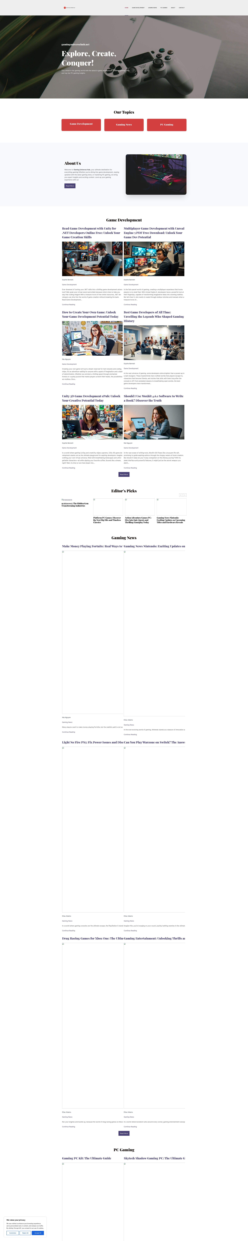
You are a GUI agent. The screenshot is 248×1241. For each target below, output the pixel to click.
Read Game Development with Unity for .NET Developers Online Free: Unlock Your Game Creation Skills (91, 232)
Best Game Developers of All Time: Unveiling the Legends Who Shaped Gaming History (154, 316)
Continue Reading (68, 304)
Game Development (138, 7)
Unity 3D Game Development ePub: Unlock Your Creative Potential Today (91, 398)
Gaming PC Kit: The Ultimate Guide (86, 1158)
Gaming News (152, 7)
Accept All (38, 1233)
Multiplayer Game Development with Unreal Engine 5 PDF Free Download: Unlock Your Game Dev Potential (154, 232)
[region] (25, 1227)
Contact (182, 7)
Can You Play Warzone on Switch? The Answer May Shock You (139, 520)
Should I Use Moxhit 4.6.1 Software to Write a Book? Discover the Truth (153, 398)
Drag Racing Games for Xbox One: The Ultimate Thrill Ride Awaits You (111, 938)
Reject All (25, 1233)
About (173, 7)
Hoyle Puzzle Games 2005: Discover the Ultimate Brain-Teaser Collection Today (170, 520)
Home (126, 7)
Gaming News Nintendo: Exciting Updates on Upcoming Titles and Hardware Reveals (76, 520)
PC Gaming (164, 7)
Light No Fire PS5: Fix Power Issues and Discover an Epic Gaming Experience (106, 520)
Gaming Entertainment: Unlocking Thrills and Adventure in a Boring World (176, 938)
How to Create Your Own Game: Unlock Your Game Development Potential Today (90, 314)
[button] (156, 174)
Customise (12, 1233)
